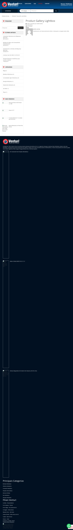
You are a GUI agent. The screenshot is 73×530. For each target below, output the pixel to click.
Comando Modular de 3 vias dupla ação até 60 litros (15, 118)
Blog (4, 70)
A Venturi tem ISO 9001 (8, 55)
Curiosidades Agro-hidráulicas (10, 78)
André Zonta (40, 23)
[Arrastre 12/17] (5, 112)
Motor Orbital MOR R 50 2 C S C (17, 261)
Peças (4, 92)
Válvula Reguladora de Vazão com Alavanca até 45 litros (23, 371)
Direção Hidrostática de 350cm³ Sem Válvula (16, 126)
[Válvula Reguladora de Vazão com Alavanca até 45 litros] (6, 423)
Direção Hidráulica (7, 81)
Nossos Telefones (66, 4)
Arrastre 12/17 (11, 110)
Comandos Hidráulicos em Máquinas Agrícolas (12, 37)
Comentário (30, 25)
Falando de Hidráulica (8, 85)
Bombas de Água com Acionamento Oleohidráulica (11, 43)
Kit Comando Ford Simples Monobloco (19, 151)
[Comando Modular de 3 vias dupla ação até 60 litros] (5, 120)
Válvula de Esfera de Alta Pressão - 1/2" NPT (15, 103)
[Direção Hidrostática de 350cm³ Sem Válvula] (5, 128)
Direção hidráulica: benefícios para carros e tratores (11, 59)
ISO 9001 (5, 88)
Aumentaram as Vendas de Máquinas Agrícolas (12, 49)
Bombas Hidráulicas (8, 74)
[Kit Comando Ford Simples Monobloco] (6, 204)
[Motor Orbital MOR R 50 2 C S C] (6, 314)
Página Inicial (5, 16)
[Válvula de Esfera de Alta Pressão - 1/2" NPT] (5, 105)
